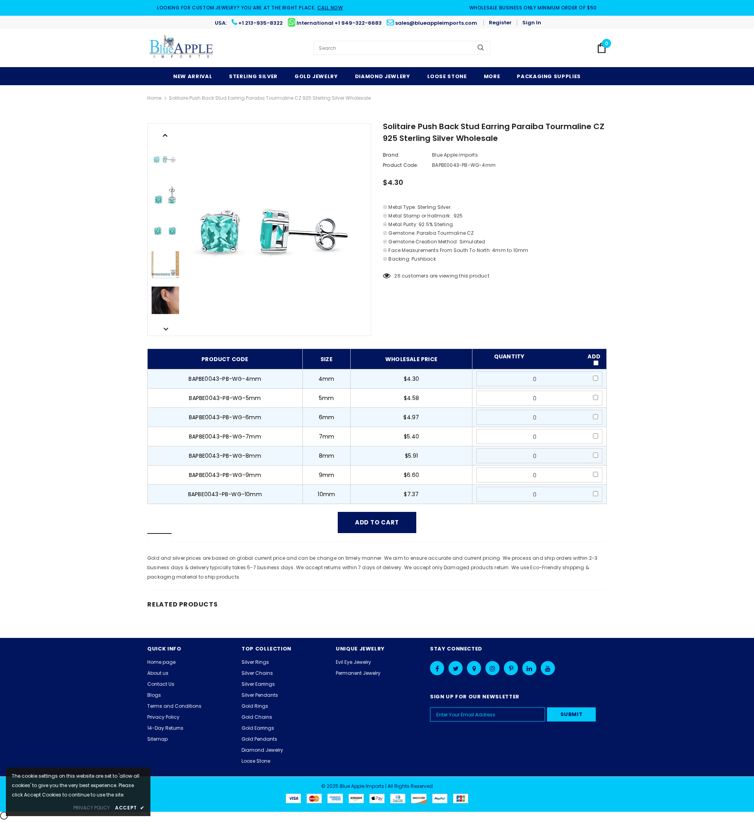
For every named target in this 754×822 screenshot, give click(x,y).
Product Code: (400, 165)
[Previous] (165, 135)
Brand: (391, 155)
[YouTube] (548, 668)
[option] (277, 230)
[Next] (165, 328)
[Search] (480, 48)
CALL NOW (330, 7)
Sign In (531, 22)
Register (500, 22)
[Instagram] (492, 668)
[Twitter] (455, 668)
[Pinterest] (511, 668)
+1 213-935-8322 (260, 23)
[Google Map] (474, 668)
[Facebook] (437, 668)
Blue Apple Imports (455, 155)
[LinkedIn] (529, 668)
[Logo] (181, 48)
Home (154, 98)
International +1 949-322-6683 (339, 23)
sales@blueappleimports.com (436, 23)
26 (397, 275)
